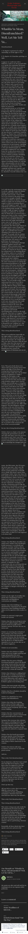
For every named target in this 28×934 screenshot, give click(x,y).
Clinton (12, 840)
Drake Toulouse (7, 836)
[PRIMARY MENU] (25, 3)
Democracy (4, 24)
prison (19, 841)
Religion (3, 25)
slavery (4, 843)
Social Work (9, 25)
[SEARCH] (3, 3)
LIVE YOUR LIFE (20, 24)
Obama (14, 841)
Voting (15, 25)
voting (15, 844)
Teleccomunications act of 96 (15, 843)
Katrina (4, 841)
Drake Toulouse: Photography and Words (14, 5)
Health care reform (20, 840)
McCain (9, 841)
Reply (2, 892)
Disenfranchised (12, 24)
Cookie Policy (9, 928)
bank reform (5, 840)
